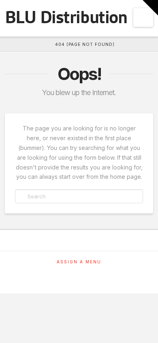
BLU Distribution (66, 17)
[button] (143, 17)
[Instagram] (79, 273)
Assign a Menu (79, 261)
